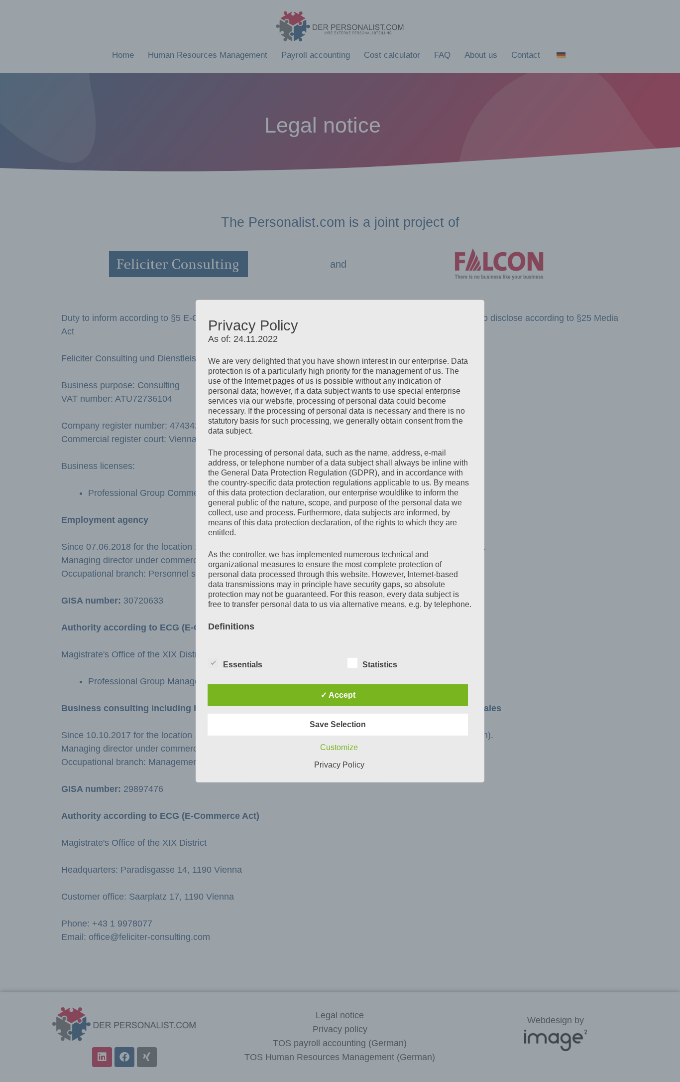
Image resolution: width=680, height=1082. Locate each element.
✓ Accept (338, 695)
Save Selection (338, 724)
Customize (339, 747)
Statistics (379, 664)
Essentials (242, 664)
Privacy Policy (339, 765)
